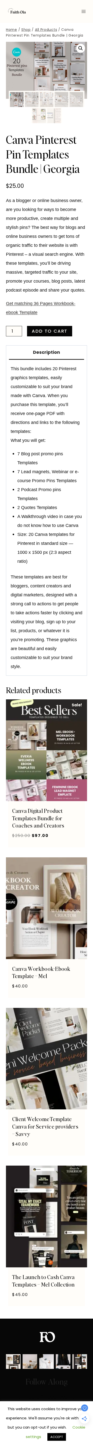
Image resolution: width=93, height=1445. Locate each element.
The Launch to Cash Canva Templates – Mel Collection (43, 1280)
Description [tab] (46, 352)
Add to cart (49, 331)
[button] (80, 48)
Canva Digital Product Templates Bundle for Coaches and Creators (38, 818)
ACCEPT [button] (56, 1437)
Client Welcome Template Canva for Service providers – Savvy (45, 1126)
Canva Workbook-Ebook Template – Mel (41, 972)
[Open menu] (83, 11)
